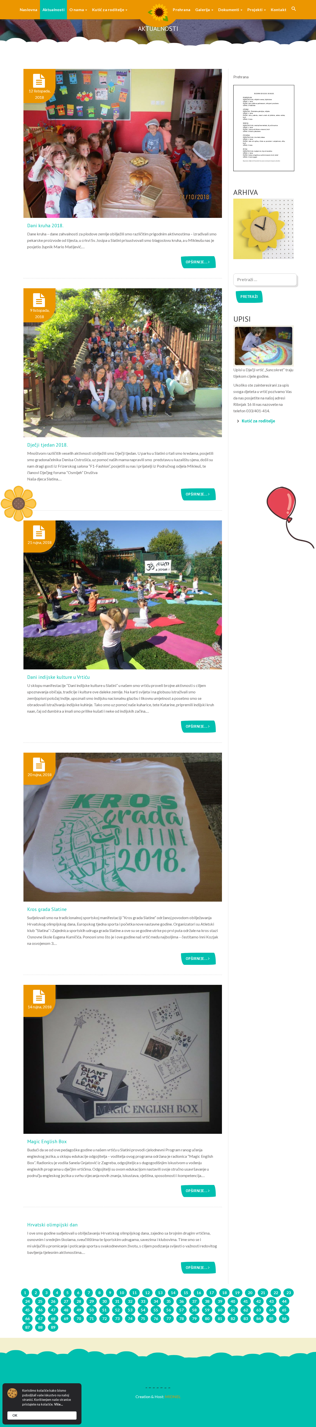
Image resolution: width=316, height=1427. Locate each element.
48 (66, 1309)
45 (27, 1309)
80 (207, 1318)
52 (117, 1309)
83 (245, 1318)
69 (66, 1318)
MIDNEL (172, 1396)
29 (91, 1301)
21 (263, 1292)
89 (53, 1327)
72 (104, 1318)
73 (117, 1318)
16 (199, 1292)
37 (194, 1301)
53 (130, 1309)
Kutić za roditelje (108, 9)
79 (194, 1318)
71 (91, 1318)
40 (233, 1301)
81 (220, 1318)
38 (207, 1301)
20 (250, 1292)
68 (53, 1318)
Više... (58, 1404)
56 (168, 1309)
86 (284, 1318)
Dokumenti (229, 9)
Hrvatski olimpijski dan (52, 1224)
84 (258, 1318)
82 (233, 1318)
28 (79, 1301)
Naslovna (29, 9)
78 (181, 1318)
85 (271, 1318)
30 (104, 1301)
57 (181, 1309)
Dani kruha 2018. (45, 225)
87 (27, 1327)
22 (276, 1292)
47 (53, 1309)
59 (207, 1309)
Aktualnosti (53, 9)
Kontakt (278, 9)
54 (143, 1309)
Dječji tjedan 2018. (47, 445)
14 (173, 1292)
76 (156, 1318)
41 (245, 1301)
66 (27, 1318)
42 (258, 1301)
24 (27, 1301)
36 (181, 1301)
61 (233, 1309)
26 (53, 1301)
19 (237, 1292)
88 (40, 1327)
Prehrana (181, 9)
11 (134, 1292)
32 (130, 1301)
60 (220, 1309)
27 (66, 1301)
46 (40, 1309)
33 (143, 1301)
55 (156, 1309)
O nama (77, 9)
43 (271, 1301)
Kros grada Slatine (47, 909)
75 (143, 1318)
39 (220, 1301)
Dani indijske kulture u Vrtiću (58, 677)
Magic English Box (47, 1141)
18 (224, 1292)
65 (284, 1309)
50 (91, 1309)
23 (288, 1292)
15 (186, 1292)
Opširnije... (197, 262)
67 (40, 1318)
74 (130, 1318)
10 (121, 1292)
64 (271, 1309)
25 (40, 1301)
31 (117, 1301)
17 (211, 1292)
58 (194, 1309)
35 (168, 1301)
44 (284, 1301)
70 (79, 1318)
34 (156, 1301)
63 (258, 1309)
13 (160, 1292)
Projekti (255, 9)
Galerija (203, 9)
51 (104, 1309)
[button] (294, 9)
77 (168, 1318)
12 (147, 1292)
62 (245, 1309)
